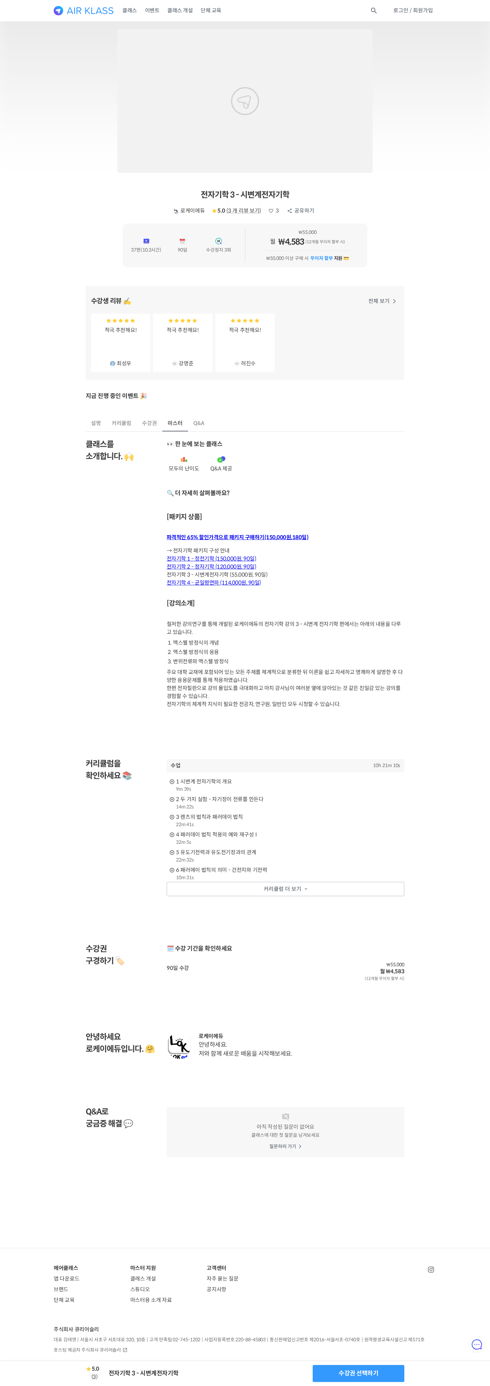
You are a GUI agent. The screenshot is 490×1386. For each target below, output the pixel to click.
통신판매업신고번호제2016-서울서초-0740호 (315, 1340)
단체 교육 (211, 10)
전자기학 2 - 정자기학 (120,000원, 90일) (211, 566)
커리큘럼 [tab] (122, 423)
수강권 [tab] (149, 423)
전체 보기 (379, 301)
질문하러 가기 (282, 1146)
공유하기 (304, 210)
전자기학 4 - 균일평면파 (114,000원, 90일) (214, 582)
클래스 (129, 10)
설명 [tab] (96, 423)
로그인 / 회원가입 (413, 10)
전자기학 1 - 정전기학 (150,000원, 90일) (211, 558)
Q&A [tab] (198, 423)
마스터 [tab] (175, 423)
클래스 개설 (180, 10)
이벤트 (152, 10)
